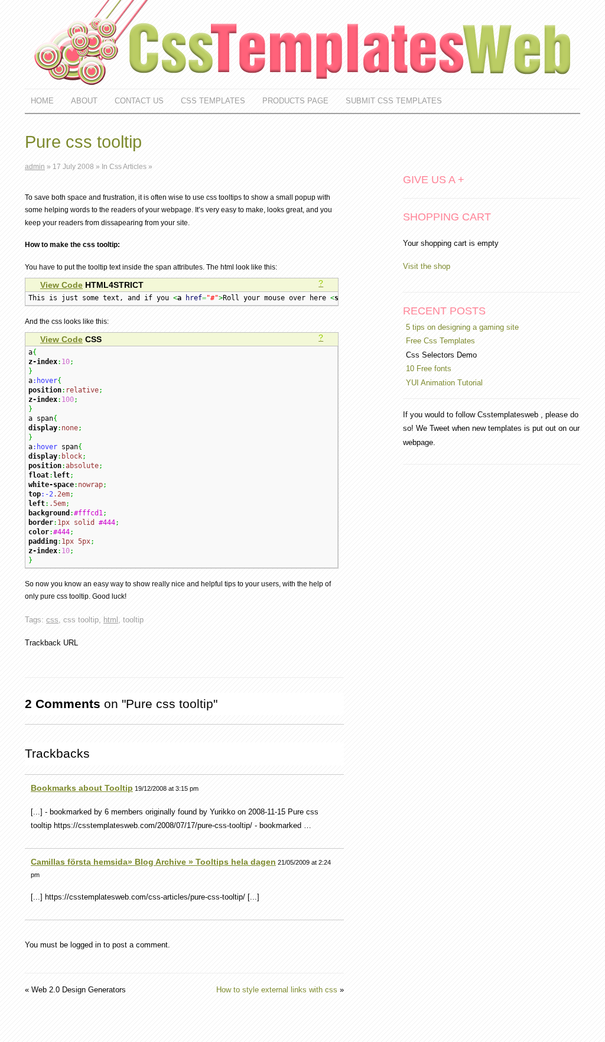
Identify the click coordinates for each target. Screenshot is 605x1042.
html (110, 619)
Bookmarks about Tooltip (82, 788)
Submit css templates (394, 100)
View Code (61, 285)
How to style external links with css (276, 989)
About (84, 100)
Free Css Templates (440, 340)
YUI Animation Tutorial (444, 382)
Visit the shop (426, 266)
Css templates (213, 100)
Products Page (295, 100)
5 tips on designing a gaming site (462, 327)
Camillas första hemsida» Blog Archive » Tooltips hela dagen (153, 861)
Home (42, 100)
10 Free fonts (428, 368)
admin (35, 167)
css (52, 619)
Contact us (139, 100)
